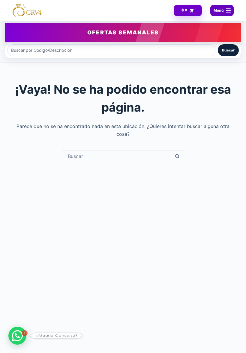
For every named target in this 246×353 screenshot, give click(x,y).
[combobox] (117, 156)
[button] (17, 336)
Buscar (228, 50)
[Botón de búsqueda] (177, 156)
